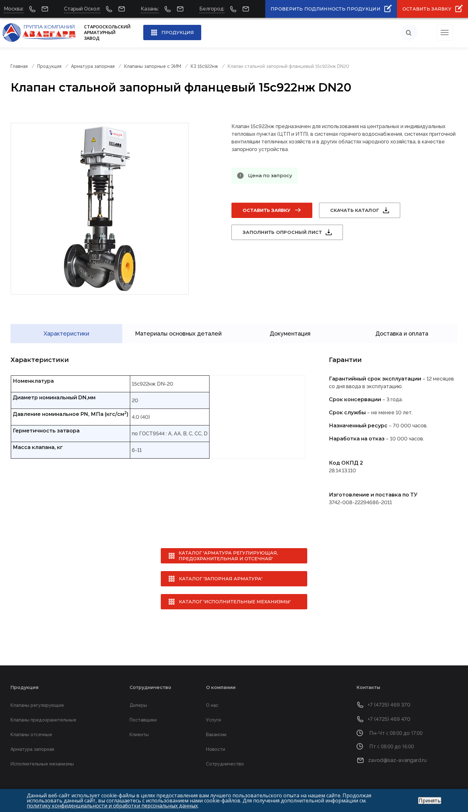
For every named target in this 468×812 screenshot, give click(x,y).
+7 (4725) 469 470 (389, 719)
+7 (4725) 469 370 (389, 705)
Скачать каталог (354, 210)
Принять (430, 800)
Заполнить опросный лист (282, 232)
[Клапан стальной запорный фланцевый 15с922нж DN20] (99, 208)
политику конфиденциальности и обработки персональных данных (112, 805)
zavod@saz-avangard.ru (397, 760)
